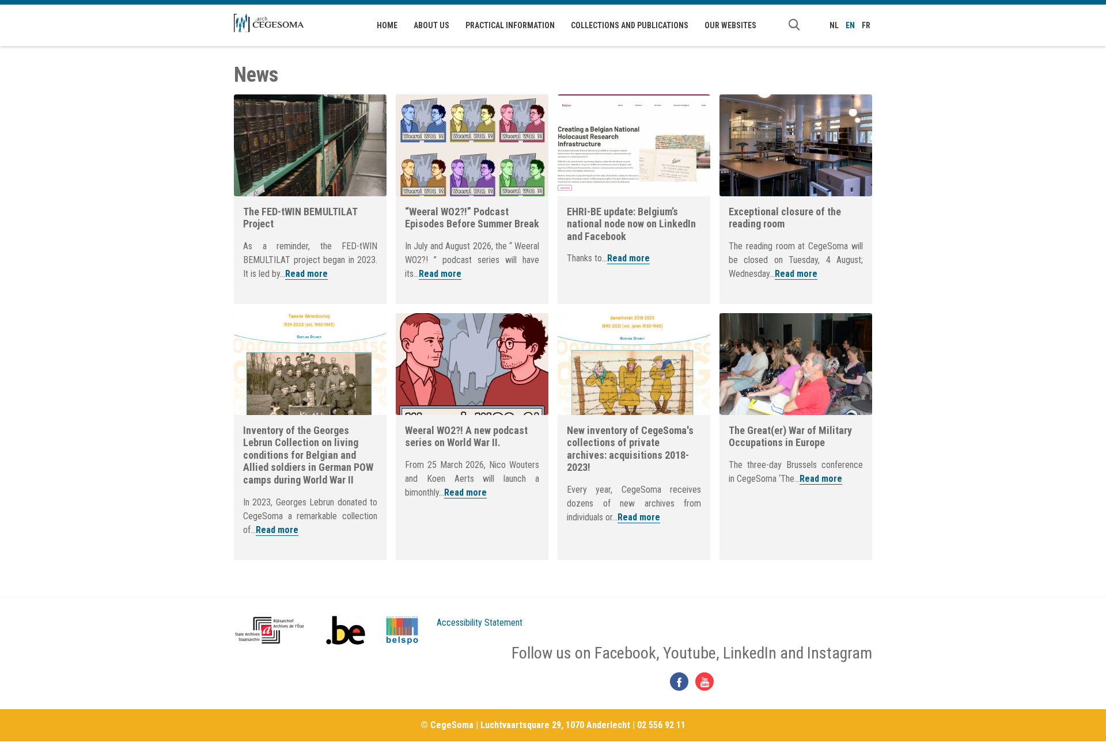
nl (834, 25)
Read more (306, 273)
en (850, 25)
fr (866, 25)
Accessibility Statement (479, 622)
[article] (310, 199)
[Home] (269, 23)
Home (387, 25)
